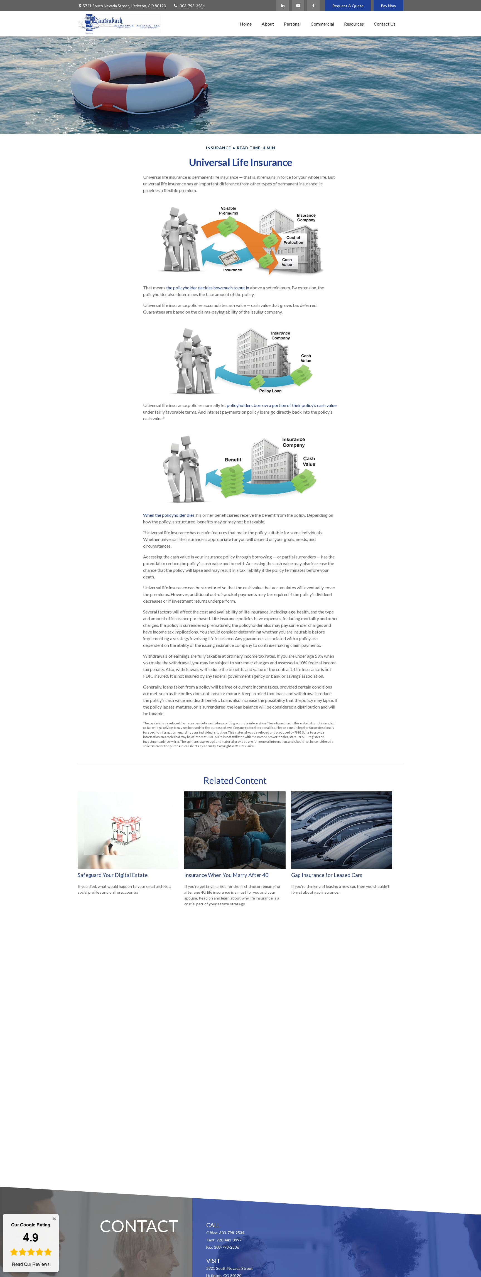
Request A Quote (348, 5)
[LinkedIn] (282, 5)
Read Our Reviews (30, 1244)
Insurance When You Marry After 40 (226, 875)
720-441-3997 (229, 1240)
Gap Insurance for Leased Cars (326, 875)
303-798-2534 (192, 5)
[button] (245, 23)
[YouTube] (298, 5)
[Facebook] (313, 5)
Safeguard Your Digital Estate (113, 875)
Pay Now (388, 5)
